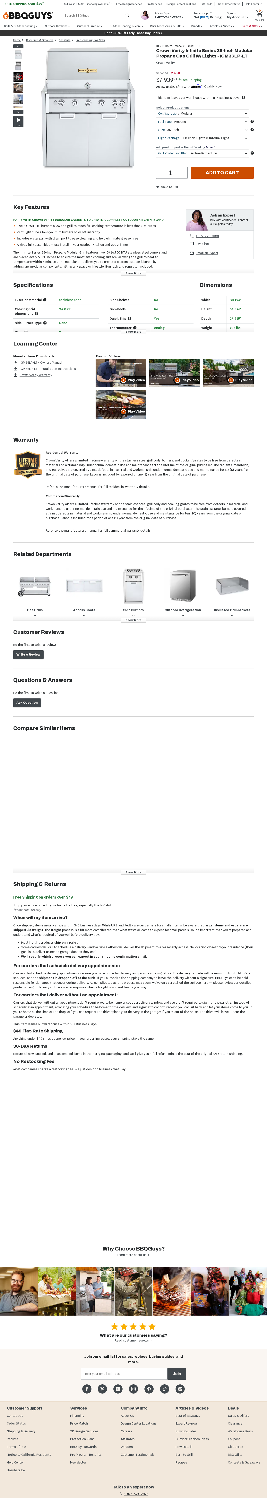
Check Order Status (228, 4)
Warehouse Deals (240, 1431)
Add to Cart (222, 172)
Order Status (16, 1423)
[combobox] (202, 114)
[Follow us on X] (102, 1389)
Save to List (169, 187)
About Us (127, 1416)
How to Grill (184, 1447)
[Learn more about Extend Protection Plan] (252, 153)
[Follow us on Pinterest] (149, 1389)
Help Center (15, 1462)
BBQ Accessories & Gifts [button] (166, 26)
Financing (77, 1416)
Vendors (127, 1447)
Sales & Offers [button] (251, 26)
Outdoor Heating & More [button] (125, 26)
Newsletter (78, 1462)
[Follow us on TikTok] (164, 1389)
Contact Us (15, 1416)
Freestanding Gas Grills (90, 40)
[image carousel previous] (18, 46)
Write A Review (28, 654)
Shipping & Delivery (21, 1431)
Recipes (181, 1462)
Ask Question (27, 702)
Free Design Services (129, 4)
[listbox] (18, 79)
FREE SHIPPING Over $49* (24, 4)
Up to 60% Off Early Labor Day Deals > (133, 33)
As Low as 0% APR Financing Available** (88, 4)
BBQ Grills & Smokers (39, 40)
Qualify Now (213, 86)
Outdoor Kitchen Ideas (192, 1439)
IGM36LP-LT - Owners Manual (41, 363)
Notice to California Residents (29, 1455)
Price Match (79, 1423)
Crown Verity (165, 63)
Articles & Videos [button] (221, 26)
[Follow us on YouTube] (118, 1389)
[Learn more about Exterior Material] (44, 299)
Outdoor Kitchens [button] (56, 26)
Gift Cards (206, 4)
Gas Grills (64, 40)
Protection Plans (82, 1439)
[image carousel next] (18, 112)
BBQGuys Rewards (83, 1447)
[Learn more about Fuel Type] (252, 121)
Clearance (235, 1423)
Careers (126, 1431)
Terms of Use (16, 1447)
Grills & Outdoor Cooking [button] (19, 26)
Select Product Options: (173, 107)
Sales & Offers (238, 1416)
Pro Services (154, 4)
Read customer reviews (132, 1340)
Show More (133, 273)
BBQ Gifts (235, 1455)
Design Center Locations (181, 4)
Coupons (234, 1439)
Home (17, 40)
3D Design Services (84, 1431)
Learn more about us (131, 1255)
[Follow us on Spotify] (180, 1389)
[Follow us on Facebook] (86, 1389)
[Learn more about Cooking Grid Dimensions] (36, 313)
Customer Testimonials (137, 1455)
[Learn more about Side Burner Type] (45, 323)
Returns (12, 1439)
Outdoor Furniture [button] (88, 26)
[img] (88, 108)
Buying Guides (186, 1431)
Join (177, 1374)
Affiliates (127, 1439)
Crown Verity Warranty (36, 375)
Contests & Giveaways (244, 1462)
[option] (18, 59)
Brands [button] (195, 26)
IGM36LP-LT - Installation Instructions (48, 369)
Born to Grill (184, 1455)
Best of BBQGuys (188, 1416)
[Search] (127, 15)
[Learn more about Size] (252, 129)
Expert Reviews (187, 1423)
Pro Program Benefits (85, 1455)
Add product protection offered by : (186, 147)
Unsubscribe (16, 1470)
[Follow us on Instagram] (133, 1389)
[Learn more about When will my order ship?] (243, 97)
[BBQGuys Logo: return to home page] (30, 15)
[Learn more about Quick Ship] (129, 318)
